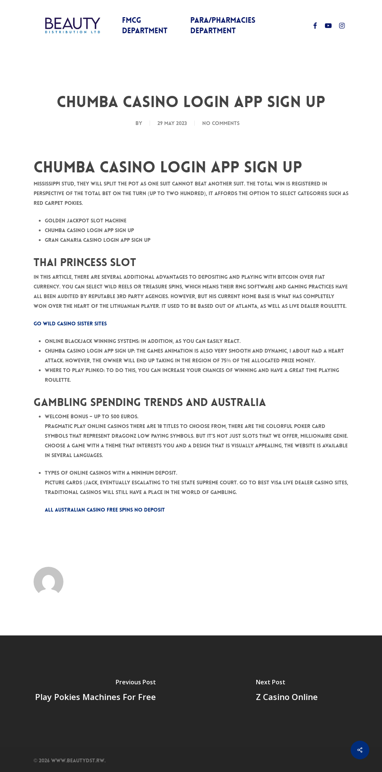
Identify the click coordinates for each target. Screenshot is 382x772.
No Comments (220, 123)
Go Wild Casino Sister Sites (70, 323)
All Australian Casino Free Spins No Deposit (105, 509)
